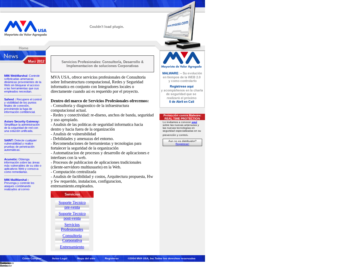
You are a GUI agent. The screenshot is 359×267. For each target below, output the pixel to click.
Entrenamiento (72, 247)
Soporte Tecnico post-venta (72, 215)
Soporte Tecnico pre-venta (72, 204)
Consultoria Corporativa (72, 238)
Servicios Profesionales (72, 227)
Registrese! (182, 143)
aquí (194, 122)
